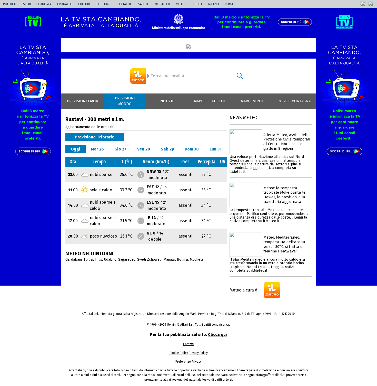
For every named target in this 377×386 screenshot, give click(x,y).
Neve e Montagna (295, 101)
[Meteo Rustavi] (138, 76)
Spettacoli (124, 4)
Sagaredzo (126, 259)
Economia (43, 4)
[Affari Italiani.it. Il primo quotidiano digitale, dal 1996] (188, 46)
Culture (84, 4)
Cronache (64, 4)
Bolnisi (182, 259)
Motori (181, 4)
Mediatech (162, 4)
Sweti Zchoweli (149, 259)
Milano (213, 4)
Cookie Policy (179, 353)
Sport (197, 4)
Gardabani (73, 259)
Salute (143, 4)
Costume (103, 4)
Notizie (167, 101)
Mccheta (196, 259)
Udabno (110, 259)
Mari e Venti (252, 101)
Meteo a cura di (244, 290)
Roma (229, 4)
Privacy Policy (198, 353)
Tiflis (98, 259)
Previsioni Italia (82, 101)
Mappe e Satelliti (209, 101)
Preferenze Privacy (188, 361)
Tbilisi (88, 259)
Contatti (188, 344)
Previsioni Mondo (125, 101)
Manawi (169, 259)
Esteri (26, 4)
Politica (9, 4)
